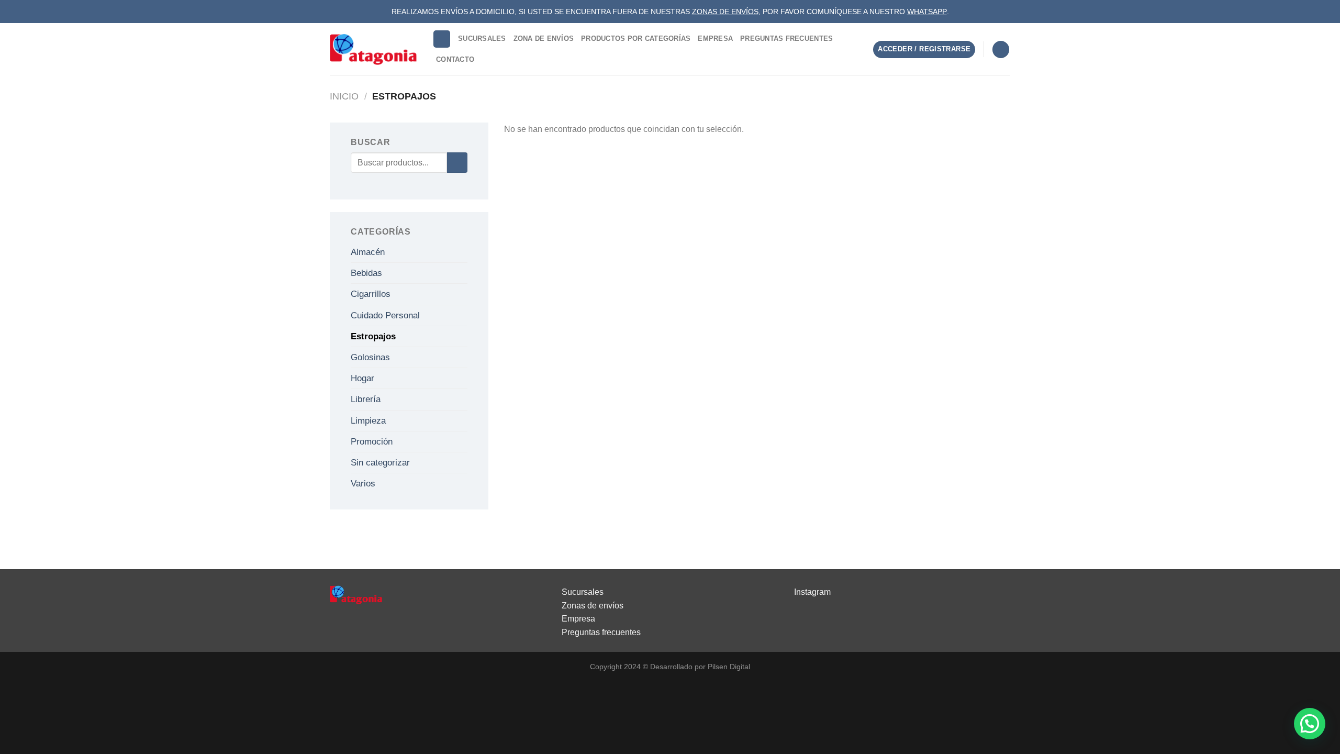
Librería (366, 399)
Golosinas (370, 357)
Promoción (372, 442)
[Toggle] (463, 252)
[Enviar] (457, 162)
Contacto (455, 59)
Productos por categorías (635, 38)
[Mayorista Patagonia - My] (356, 594)
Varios (363, 484)
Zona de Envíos (543, 38)
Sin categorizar (380, 463)
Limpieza (368, 421)
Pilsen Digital (729, 666)
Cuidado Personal (385, 315)
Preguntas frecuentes (601, 632)
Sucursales (482, 38)
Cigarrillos (370, 294)
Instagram (812, 591)
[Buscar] (441, 39)
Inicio (344, 96)
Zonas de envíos (592, 605)
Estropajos (373, 336)
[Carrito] (1000, 49)
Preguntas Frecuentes (786, 38)
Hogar (362, 378)
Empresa (715, 38)
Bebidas (366, 273)
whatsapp (927, 11)
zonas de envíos (725, 11)
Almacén (368, 252)
